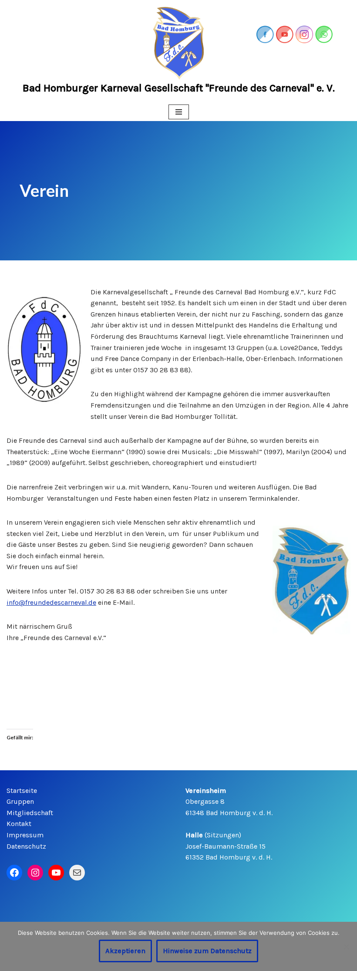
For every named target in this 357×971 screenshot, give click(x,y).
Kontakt (19, 823)
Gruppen (20, 801)
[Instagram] (35, 872)
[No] (346, 946)
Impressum (25, 835)
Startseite (22, 790)
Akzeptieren (125, 951)
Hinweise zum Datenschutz (207, 951)
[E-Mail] (77, 872)
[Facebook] (14, 872)
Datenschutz (26, 846)
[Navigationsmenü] (178, 112)
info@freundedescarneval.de (51, 602)
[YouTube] (56, 872)
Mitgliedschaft (30, 813)
